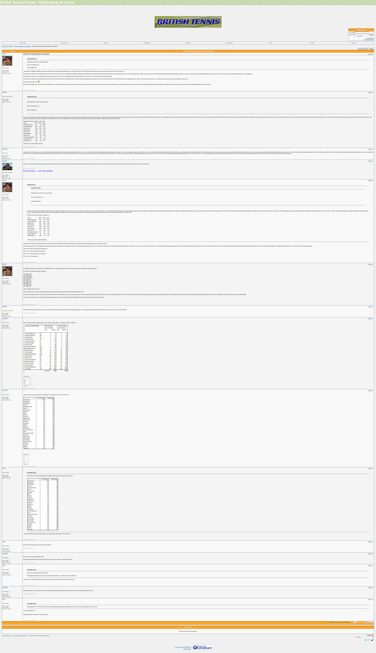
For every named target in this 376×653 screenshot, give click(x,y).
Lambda (4, 92)
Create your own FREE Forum (183, 647)
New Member (370, 38)
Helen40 (4, 160)
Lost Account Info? (369, 39)
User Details (146, 43)
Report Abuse (187, 649)
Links (270, 43)
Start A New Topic (363, 49)
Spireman (5, 149)
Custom (353, 43)
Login (371, 34)
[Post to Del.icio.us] (372, 640)
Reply (371, 49)
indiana (4, 53)
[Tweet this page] (365, 640)
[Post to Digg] (369, 640)
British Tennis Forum (7, 46)
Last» (348, 622)
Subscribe (370, 635)
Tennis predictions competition (22, 46)
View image (25, 386)
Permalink (370, 54)
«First (331, 622)
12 (343, 622)
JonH (3, 468)
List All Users (64, 43)
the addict (5, 318)
